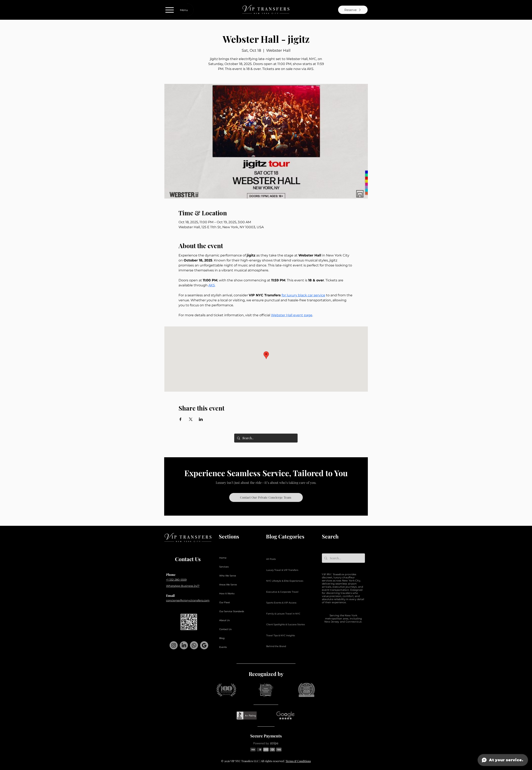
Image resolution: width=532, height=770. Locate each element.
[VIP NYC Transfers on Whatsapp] (194, 645)
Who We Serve (227, 575)
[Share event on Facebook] (180, 419)
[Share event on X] (191, 419)
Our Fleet (224, 602)
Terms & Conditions (298, 761)
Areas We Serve (228, 584)
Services (224, 566)
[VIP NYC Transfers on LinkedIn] (184, 645)
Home (223, 557)
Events (223, 647)
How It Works (226, 593)
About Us (224, 620)
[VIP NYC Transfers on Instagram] (174, 645)
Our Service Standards (231, 611)
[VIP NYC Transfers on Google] (204, 645)
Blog (222, 638)
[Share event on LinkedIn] (201, 419)
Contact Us (225, 629)
